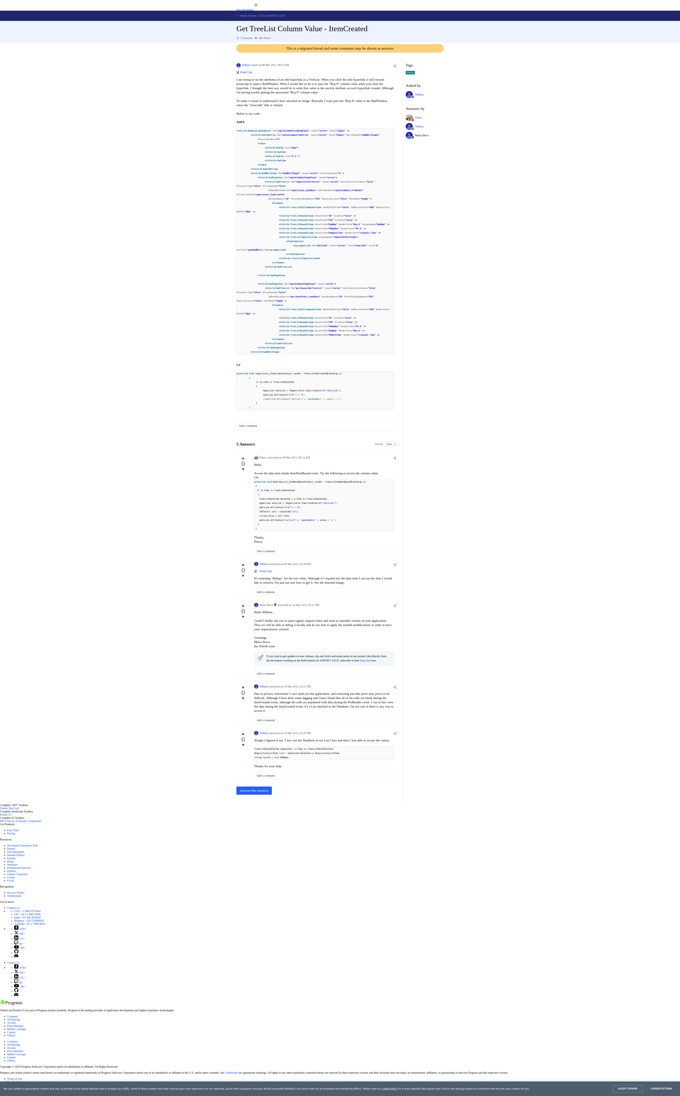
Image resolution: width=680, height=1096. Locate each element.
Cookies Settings (661, 1088)
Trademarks (231, 1072)
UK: (27, 914)
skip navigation (244, 9)
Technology (13, 1019)
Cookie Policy (389, 1088)
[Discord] (16, 956)
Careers (11, 1032)
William (246, 64)
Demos (11, 848)
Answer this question (254, 790)
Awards (11, 1022)
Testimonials (14, 895)
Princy (263, 457)
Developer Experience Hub (22, 845)
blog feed (365, 660)
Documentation (15, 851)
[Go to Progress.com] (11, 1004)
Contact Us (13, 907)
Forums (11, 858)
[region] (340, 1088)
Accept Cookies (628, 1088)
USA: (27, 911)
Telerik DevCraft (9, 808)
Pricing (11, 833)
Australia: (29, 923)
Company (12, 1016)
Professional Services (19, 867)
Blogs (10, 861)
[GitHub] (16, 952)
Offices (11, 1035)
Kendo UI (5, 814)
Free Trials (13, 830)
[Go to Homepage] (255, 9)
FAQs (10, 880)
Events (11, 877)
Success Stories (15, 892)
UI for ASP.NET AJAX (272, 15)
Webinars (12, 864)
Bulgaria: (29, 920)
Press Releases (15, 1025)
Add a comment (248, 425)
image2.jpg (265, 570)
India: (27, 917)
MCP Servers (7, 821)
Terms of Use (14, 1078)
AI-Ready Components (28, 821)
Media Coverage (16, 1029)
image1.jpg (246, 72)
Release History (16, 855)
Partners (11, 871)
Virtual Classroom (17, 874)
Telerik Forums (247, 15)
